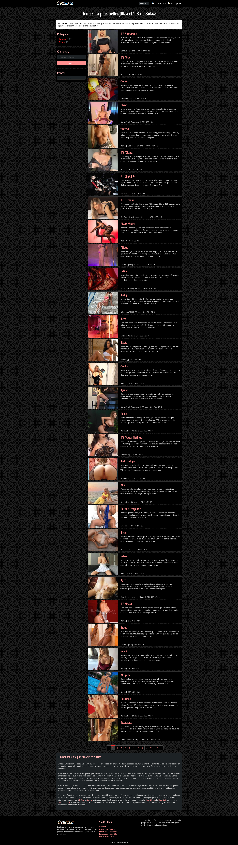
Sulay (123, 627)
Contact (102, 826)
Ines (123, 532)
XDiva (81, 800)
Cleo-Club (162, 800)
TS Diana (126, 152)
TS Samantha (128, 34)
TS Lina (125, 57)
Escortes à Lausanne (108, 831)
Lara (123, 580)
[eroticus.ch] (65, 5)
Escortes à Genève (107, 829)
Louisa (124, 390)
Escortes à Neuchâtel (108, 834)
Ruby (123, 295)
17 (157, 748)
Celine (123, 271)
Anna (123, 81)
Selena (124, 556)
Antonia (125, 129)
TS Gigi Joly (127, 176)
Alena (123, 105)
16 (151, 748)
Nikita (124, 247)
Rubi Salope (127, 461)
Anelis (124, 366)
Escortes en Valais (107, 836)
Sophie (124, 651)
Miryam (125, 675)
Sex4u (89, 800)
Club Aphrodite (64, 802)
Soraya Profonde (130, 509)
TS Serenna (127, 200)
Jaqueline (126, 722)
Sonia (123, 414)
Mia (122, 485)
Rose (123, 319)
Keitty (123, 342)
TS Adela (126, 604)
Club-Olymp (150, 800)
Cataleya (125, 699)
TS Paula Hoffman (131, 437)
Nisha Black (127, 224)
